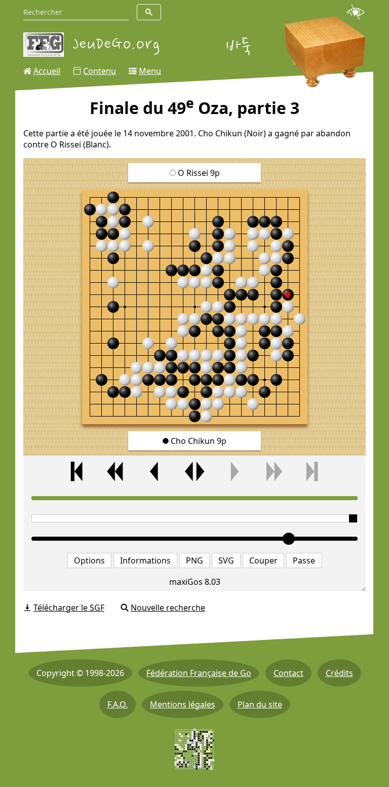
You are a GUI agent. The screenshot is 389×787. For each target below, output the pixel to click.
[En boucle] (194, 472)
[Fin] (312, 472)
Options (89, 560)
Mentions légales (182, 704)
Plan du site (260, 704)
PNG (194, 560)
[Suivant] (234, 472)
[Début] (76, 472)
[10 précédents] (116, 472)
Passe (304, 560)
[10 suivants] (273, 472)
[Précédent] (155, 472)
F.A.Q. (117, 704)
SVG (226, 560)
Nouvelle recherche (168, 607)
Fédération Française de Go (198, 673)
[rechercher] (149, 12)
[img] (194, 307)
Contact (288, 673)
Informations (145, 560)
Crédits (339, 673)
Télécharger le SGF (68, 607)
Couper (263, 560)
